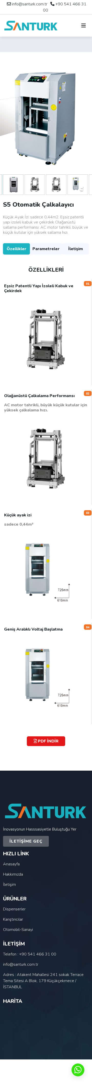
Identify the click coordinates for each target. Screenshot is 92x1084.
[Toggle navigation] (83, 25)
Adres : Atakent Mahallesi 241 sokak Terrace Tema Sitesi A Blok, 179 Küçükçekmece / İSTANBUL (43, 981)
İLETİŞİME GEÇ (25, 841)
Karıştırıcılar (13, 919)
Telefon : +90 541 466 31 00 (29, 954)
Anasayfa (11, 864)
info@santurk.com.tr (29, 4)
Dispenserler (14, 909)
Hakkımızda (13, 874)
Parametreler (46, 249)
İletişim (75, 249)
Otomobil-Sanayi (18, 929)
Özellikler (16, 249)
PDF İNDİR (48, 741)
